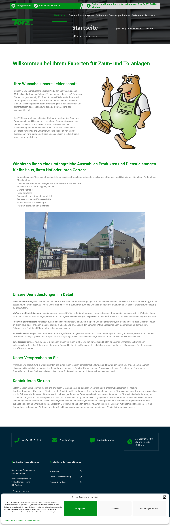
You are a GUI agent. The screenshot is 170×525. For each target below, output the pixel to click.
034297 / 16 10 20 (22, 491)
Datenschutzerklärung (24, 520)
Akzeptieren (80, 508)
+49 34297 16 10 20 (49, 5)
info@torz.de (24, 5)
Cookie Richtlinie (9, 520)
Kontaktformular (105, 440)
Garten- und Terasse (142, 15)
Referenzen (134, 28)
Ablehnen (115, 508)
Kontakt (148, 28)
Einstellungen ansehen (149, 508)
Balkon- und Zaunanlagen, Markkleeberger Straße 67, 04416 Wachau (124, 5)
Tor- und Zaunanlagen (80, 15)
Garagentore (117, 28)
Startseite (59, 15)
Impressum (37, 520)
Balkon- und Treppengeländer (112, 15)
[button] (164, 497)
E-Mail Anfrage (66, 440)
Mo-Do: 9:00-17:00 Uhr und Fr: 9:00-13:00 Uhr (144, 441)
